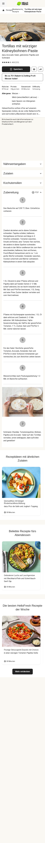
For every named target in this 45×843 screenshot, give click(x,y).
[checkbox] (3, 62)
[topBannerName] (22, 18)
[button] (22, 173)
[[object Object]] (34, 69)
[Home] (3, 10)
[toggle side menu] (3, 3)
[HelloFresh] (22, 3)
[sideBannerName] (23, 143)
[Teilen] (40, 69)
